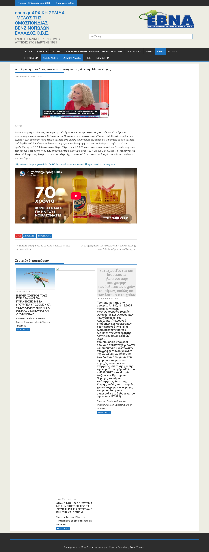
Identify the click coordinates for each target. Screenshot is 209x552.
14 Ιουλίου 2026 (64, 499)
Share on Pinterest (42, 229)
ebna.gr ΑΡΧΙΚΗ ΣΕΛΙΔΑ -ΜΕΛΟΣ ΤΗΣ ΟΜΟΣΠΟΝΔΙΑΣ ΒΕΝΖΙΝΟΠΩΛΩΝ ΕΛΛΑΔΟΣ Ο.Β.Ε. (40, 23)
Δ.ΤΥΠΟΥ (172, 51)
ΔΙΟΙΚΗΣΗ (42, 51)
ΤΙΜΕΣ (149, 51)
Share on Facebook (18, 229)
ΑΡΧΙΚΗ (28, 51)
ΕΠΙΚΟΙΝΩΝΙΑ (31, 58)
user (40, 76)
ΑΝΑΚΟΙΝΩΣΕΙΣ (51, 58)
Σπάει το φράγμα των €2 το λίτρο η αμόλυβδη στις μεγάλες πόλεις (42, 247)
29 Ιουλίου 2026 (23, 291)
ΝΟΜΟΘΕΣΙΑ (103, 58)
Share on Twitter (26, 229)
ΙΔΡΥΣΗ (56, 51)
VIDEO (160, 51)
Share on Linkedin (34, 229)
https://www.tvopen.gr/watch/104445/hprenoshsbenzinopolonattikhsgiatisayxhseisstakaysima (65, 164)
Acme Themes (137, 546)
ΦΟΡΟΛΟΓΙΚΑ (134, 51)
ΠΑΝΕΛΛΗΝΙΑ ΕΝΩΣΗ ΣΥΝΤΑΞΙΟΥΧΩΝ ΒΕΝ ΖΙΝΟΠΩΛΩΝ (93, 51)
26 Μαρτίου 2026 (104, 298)
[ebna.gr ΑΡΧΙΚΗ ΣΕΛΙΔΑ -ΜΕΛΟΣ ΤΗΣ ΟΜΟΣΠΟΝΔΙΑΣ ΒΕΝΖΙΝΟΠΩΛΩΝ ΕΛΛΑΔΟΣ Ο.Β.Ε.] (18, 52)
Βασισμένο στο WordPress (78, 546)
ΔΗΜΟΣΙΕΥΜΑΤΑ (72, 58)
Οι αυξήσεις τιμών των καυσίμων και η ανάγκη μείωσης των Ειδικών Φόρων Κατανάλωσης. (108, 247)
